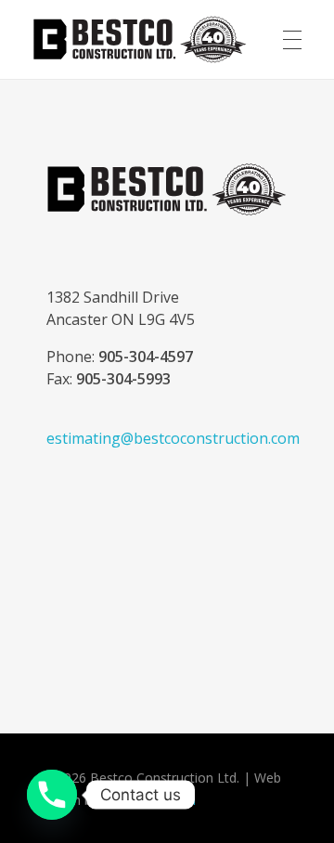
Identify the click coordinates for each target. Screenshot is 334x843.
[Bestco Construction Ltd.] (167, 189)
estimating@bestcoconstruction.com (173, 438)
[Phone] (52, 795)
